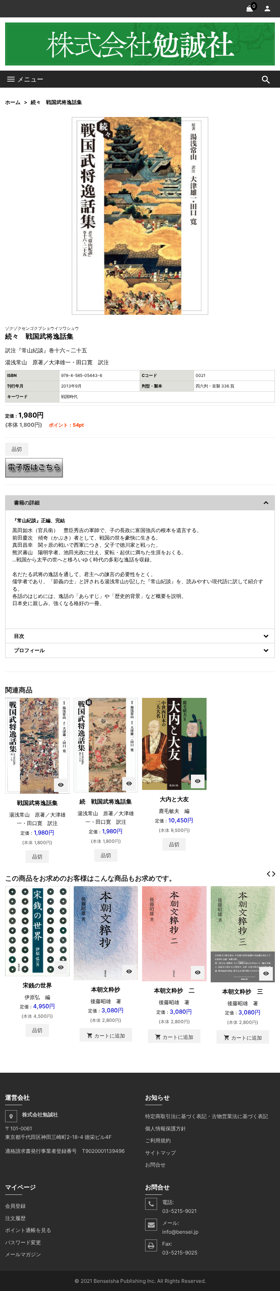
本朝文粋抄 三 (242, 991)
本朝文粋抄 (105, 989)
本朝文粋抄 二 (174, 990)
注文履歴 (15, 1218)
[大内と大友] (174, 743)
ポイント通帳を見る (28, 1230)
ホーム (12, 102)
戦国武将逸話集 (37, 802)
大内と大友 (174, 799)
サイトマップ (160, 1152)
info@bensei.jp (180, 1232)
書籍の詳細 (27, 502)
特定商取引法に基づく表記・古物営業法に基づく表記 (206, 1116)
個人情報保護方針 (165, 1128)
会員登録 (15, 1206)
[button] (202, 123)
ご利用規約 (158, 1140)
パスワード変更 (23, 1242)
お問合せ (155, 1164)
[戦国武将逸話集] (37, 745)
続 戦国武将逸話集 (106, 801)
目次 (19, 636)
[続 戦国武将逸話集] (106, 744)
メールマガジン (23, 1254)
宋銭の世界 (37, 985)
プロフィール (29, 650)
